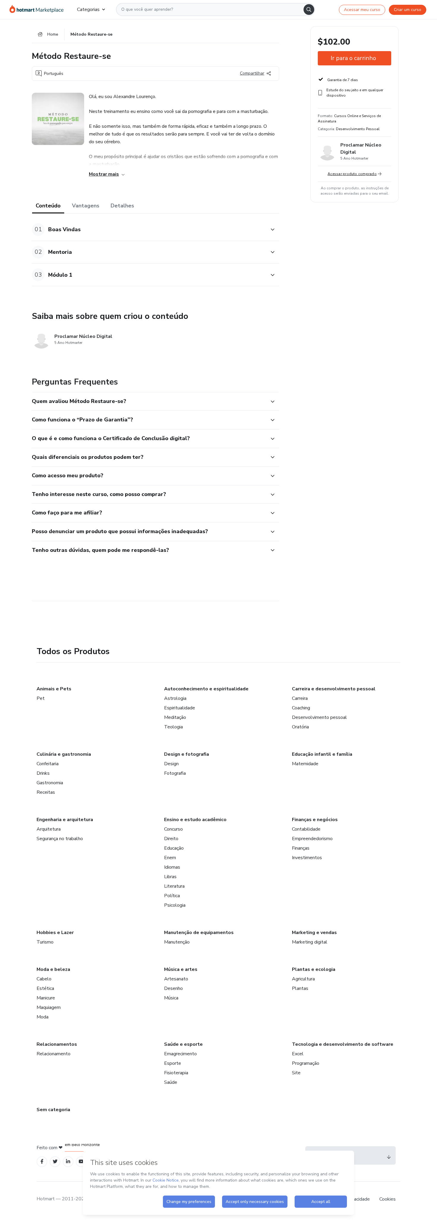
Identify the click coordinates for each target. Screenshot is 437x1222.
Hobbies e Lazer (55, 932)
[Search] (309, 9)
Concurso (173, 829)
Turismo (45, 942)
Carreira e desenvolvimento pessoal (333, 689)
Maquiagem (49, 1007)
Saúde (170, 1082)
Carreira (300, 698)
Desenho (173, 988)
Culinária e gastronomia (64, 754)
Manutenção (177, 942)
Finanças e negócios (315, 819)
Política (172, 895)
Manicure (46, 998)
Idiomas (172, 867)
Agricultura (303, 979)
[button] (149, 229)
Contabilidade (306, 829)
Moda (42, 1017)
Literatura (174, 886)
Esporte (172, 1063)
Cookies (387, 1199)
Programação (305, 1063)
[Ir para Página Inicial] (38, 9)
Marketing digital (309, 942)
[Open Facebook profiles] (42, 1162)
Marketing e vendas (314, 932)
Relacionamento (53, 1054)
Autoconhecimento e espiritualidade (206, 689)
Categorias (88, 9)
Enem (170, 857)
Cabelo (44, 979)
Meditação (175, 717)
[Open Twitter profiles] (55, 1162)
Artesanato (176, 979)
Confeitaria (48, 763)
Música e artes (180, 969)
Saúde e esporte (183, 1044)
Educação (174, 848)
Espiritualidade (179, 708)
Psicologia (175, 905)
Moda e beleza (53, 969)
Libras (170, 876)
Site (296, 1073)
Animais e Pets (54, 689)
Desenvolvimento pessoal (319, 717)
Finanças (300, 848)
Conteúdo (48, 205)
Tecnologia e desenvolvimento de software (342, 1044)
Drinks (43, 773)
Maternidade (305, 763)
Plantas (300, 988)
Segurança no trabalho (60, 838)
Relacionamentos (57, 1044)
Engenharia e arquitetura (65, 819)
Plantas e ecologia (313, 969)
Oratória (300, 727)
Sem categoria (53, 1109)
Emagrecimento (180, 1054)
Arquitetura (49, 829)
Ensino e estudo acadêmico (195, 819)
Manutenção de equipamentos (199, 932)
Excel (298, 1054)
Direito (171, 838)
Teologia (173, 727)
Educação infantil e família (322, 754)
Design (171, 763)
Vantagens (85, 205)
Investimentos (307, 857)
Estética (45, 988)
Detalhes (122, 205)
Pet (41, 698)
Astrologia (175, 698)
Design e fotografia (186, 754)
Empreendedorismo (312, 838)
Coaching (301, 708)
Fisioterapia (176, 1073)
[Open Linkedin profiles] (68, 1162)
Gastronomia (50, 783)
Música (171, 998)
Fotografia (175, 773)
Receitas (46, 792)
